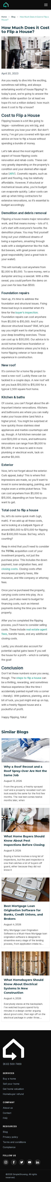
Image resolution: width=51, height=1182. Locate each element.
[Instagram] (6, 1162)
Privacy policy (10, 1137)
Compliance (9, 1147)
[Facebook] (14, 1162)
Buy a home (9, 1078)
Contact (7, 1113)
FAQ (5, 1118)
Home (4, 17)
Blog (13, 17)
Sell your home (11, 1083)
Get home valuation (13, 1088)
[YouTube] (30, 1162)
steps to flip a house (28, 677)
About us (8, 1107)
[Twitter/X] (22, 1162)
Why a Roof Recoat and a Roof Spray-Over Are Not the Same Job (25, 771)
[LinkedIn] (38, 1162)
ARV (12, 173)
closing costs (9, 568)
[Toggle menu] (46, 5)
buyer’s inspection (26, 312)
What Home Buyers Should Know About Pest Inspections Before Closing (24, 841)
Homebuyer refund (13, 1094)
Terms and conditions (14, 1142)
